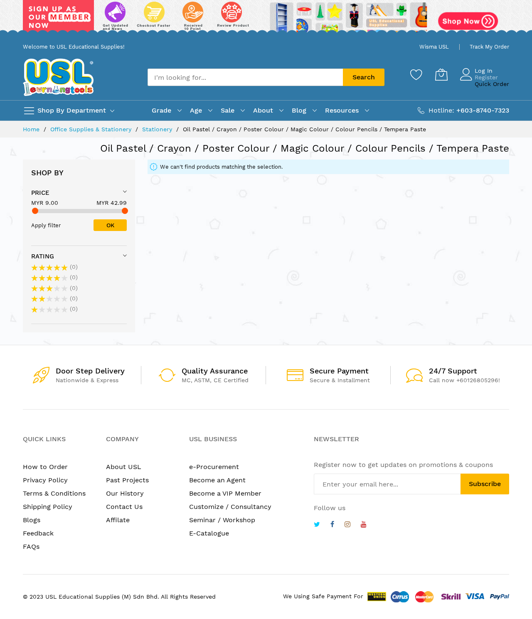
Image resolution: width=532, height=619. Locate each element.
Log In (484, 70)
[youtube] (364, 525)
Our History (125, 493)
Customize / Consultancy (230, 507)
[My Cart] (441, 74)
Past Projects (127, 480)
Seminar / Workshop (222, 520)
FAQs (31, 546)
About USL (123, 467)
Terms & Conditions (54, 493)
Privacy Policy (45, 480)
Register (486, 77)
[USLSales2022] (266, 19)
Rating (42, 256)
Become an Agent (217, 480)
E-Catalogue (209, 533)
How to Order (45, 467)
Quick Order (492, 84)
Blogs (31, 520)
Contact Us (124, 507)
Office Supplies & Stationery (91, 129)
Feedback (38, 533)
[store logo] (58, 77)
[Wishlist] (416, 74)
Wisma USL (434, 47)
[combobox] (245, 77)
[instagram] (347, 525)
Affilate (118, 520)
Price (40, 193)
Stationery (158, 129)
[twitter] (317, 525)
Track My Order (489, 47)
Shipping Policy (47, 507)
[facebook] (332, 525)
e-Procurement (214, 467)
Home (32, 129)
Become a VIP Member (225, 493)
